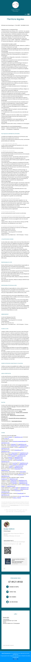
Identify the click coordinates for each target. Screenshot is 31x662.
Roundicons (21, 474)
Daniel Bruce (18, 450)
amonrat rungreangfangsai (19, 441)
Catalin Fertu (22, 447)
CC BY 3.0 (6, 438)
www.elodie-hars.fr (9, 540)
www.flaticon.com (18, 437)
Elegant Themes (13, 454)
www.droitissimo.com (14, 505)
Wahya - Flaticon (17, 497)
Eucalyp (16, 489)
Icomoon (10, 457)
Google (13, 455)
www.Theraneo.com (6, 653)
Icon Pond (15, 463)
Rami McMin (23, 471)
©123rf (13, 406)
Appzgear (13, 444)
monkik (11, 465)
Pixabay (10, 408)
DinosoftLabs (14, 481)
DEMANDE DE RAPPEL (14, 587)
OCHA (10, 467)
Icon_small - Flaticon (24, 496)
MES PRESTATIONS (13, 602)
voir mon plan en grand (8, 645)
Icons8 (10, 458)
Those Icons (13, 480)
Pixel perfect (18, 468)
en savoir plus (15, 657)
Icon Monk (19, 460)
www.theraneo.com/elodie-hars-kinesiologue (14, 541)
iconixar (14, 464)
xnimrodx (14, 483)
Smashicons (4, 478)
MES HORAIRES (12, 597)
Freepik (10, 437)
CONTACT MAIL (12, 592)
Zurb (17, 487)
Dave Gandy (15, 452)
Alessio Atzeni (14, 445)
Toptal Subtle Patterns (16, 421)
